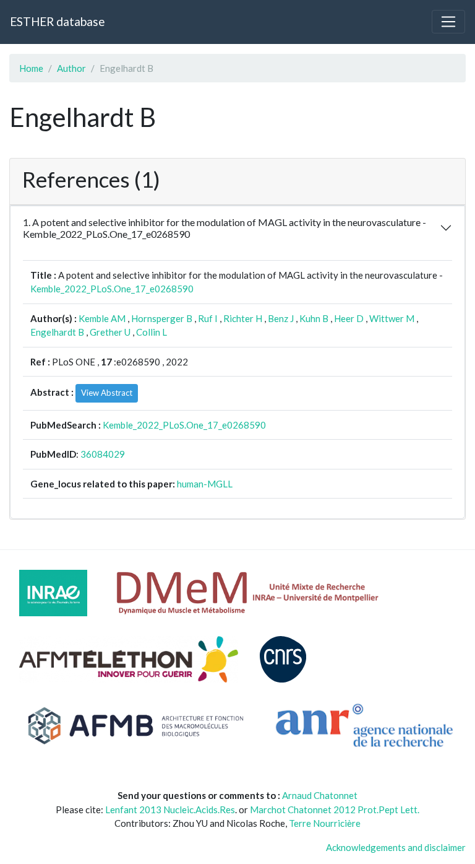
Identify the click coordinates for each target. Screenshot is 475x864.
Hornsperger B (161, 318)
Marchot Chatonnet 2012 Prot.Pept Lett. (334, 809)
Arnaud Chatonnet (319, 795)
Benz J (281, 318)
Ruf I (208, 318)
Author (71, 68)
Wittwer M (391, 318)
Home (31, 68)
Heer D (349, 318)
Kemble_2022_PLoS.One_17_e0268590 (112, 288)
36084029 (102, 454)
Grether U (110, 332)
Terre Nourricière (325, 823)
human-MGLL (205, 483)
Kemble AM (102, 318)
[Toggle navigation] (448, 21)
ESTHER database (57, 21)
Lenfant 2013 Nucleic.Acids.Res (170, 809)
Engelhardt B (57, 332)
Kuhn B (313, 318)
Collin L (151, 332)
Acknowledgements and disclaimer (396, 847)
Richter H (242, 318)
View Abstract (106, 393)
